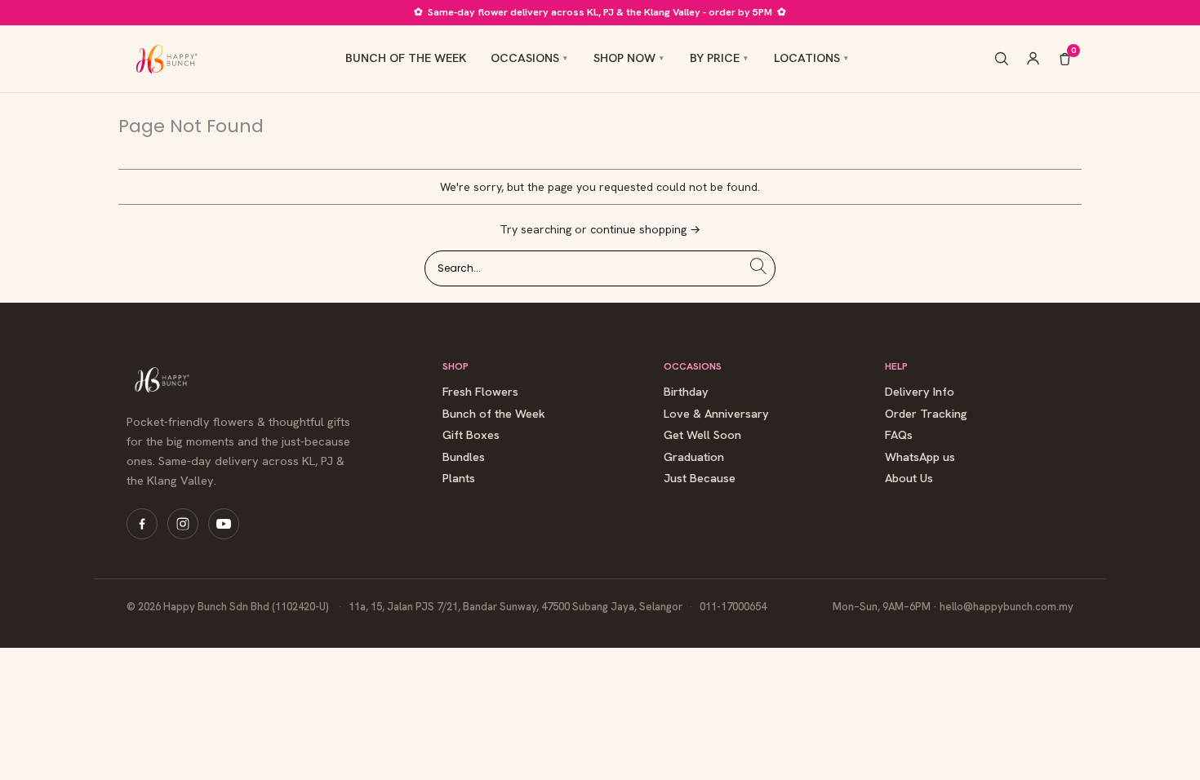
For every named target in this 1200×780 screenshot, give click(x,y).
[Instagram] (182, 523)
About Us (909, 478)
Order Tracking (926, 414)
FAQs (899, 435)
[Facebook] (142, 523)
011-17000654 (733, 607)
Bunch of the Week (493, 414)
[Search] (1001, 58)
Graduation (694, 457)
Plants (458, 478)
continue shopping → (645, 229)
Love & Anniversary (716, 414)
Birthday (686, 392)
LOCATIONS (807, 57)
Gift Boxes (471, 435)
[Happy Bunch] (165, 58)
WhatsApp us (920, 457)
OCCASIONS (525, 57)
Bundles (463, 457)
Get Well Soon (702, 435)
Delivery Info (919, 392)
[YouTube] (223, 523)
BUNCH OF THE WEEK (405, 57)
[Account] (1033, 58)
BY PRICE (715, 57)
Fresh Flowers (480, 392)
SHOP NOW (624, 57)
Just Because (700, 478)
